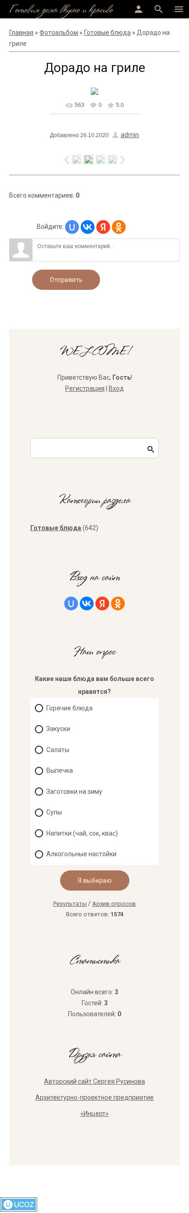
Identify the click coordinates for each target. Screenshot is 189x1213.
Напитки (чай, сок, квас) (82, 833)
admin (130, 134)
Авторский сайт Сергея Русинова (94, 1081)
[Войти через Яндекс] (103, 227)
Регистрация (85, 388)
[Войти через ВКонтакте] (87, 227)
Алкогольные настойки (81, 854)
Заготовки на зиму (74, 791)
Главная (21, 32)
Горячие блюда (69, 708)
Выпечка (59, 770)
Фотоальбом (58, 32)
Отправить (66, 279)
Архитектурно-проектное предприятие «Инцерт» (94, 1105)
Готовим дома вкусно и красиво (61, 10)
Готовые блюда (107, 32)
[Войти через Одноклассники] (119, 227)
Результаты (70, 903)
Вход (116, 388)
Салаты (57, 749)
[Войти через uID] (72, 227)
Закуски (58, 728)
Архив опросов (114, 903)
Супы (54, 812)
